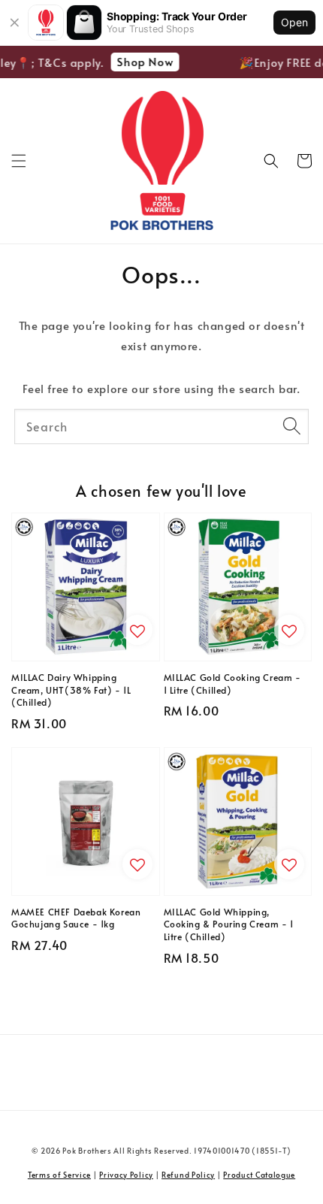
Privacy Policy (126, 1174)
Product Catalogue (259, 1174)
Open (294, 22)
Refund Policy (188, 1174)
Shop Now (142, 61)
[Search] (291, 426)
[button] (18, 160)
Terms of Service (59, 1174)
